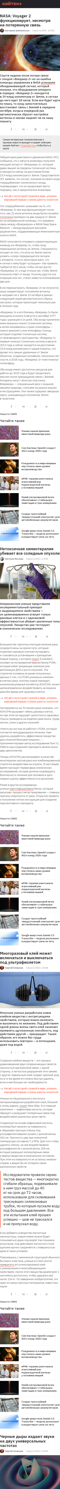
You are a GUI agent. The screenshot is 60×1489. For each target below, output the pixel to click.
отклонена (6, 217)
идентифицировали (21, 788)
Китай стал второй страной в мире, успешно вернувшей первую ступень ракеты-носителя (31, 197)
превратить (7, 1264)
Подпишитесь (28, 145)
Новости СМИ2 (8, 414)
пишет (35, 659)
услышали (48, 82)
